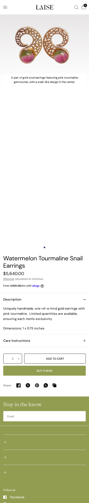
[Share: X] (28, 385)
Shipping (8, 279)
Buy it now (44, 371)
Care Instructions (16, 340)
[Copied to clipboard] (54, 385)
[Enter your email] (81, 416)
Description (12, 299)
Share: (7, 385)
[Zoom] (44, 44)
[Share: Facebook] (18, 385)
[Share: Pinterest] (37, 385)
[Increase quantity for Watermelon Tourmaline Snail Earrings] (18, 359)
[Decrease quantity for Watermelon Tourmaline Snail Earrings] (6, 359)
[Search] (76, 7)
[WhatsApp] (45, 385)
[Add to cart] (55, 359)
